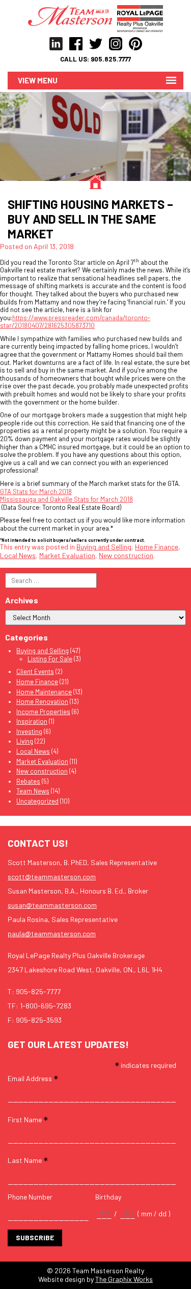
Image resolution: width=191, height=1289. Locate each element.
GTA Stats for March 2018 (36, 491)
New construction (126, 555)
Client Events (35, 671)
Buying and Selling (103, 546)
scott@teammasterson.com (52, 876)
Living (24, 741)
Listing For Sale (50, 659)
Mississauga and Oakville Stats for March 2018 (66, 499)
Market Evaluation (67, 555)
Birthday (108, 1197)
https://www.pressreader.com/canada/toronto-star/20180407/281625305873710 (75, 322)
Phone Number (30, 1197)
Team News (32, 791)
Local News (18, 555)
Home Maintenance (44, 692)
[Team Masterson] (72, 15)
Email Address (33, 1077)
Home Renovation (42, 701)
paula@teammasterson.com (52, 933)
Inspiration (31, 721)
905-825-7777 (38, 991)
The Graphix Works (124, 1279)
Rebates (28, 781)
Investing (29, 731)
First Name (28, 1119)
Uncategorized (37, 801)
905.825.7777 (111, 59)
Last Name (28, 1159)
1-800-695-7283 (45, 1005)
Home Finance (156, 546)
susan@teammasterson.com (52, 905)
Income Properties (43, 712)
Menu (47, 80)
